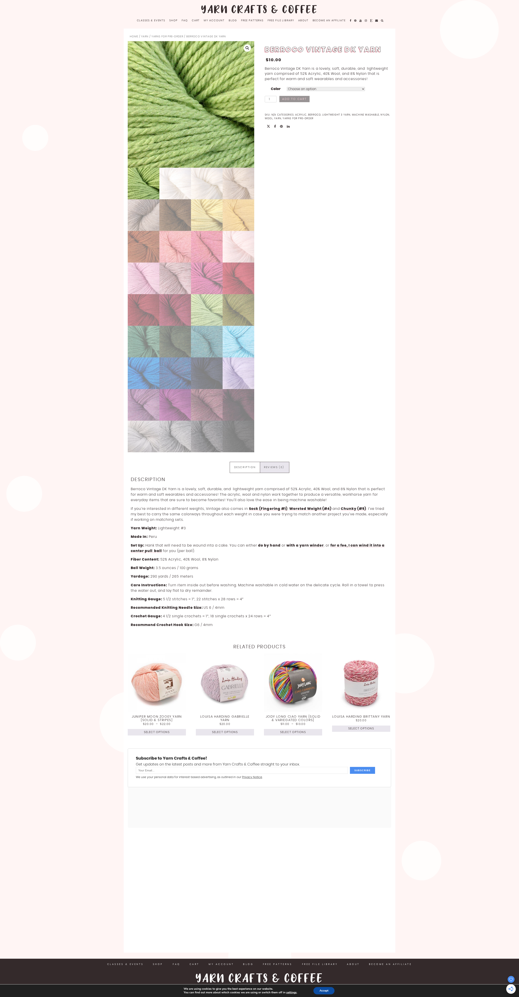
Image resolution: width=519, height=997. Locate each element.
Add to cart (294, 99)
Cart (196, 20)
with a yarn (297, 545)
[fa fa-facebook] (351, 21)
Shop (173, 20)
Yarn (144, 36)
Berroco (314, 115)
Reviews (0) (274, 467)
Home (134, 36)
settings (291, 992)
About (303, 20)
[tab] (245, 467)
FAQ (185, 20)
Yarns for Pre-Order (167, 36)
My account (214, 20)
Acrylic (301, 115)
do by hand (269, 545)
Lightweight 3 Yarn (336, 115)
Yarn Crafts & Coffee (259, 10)
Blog (233, 20)
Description (245, 467)
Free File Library (281, 20)
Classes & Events (151, 20)
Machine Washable (365, 115)
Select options (157, 732)
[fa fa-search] (382, 21)
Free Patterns (252, 20)
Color (276, 89)
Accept (324, 991)
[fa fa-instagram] (366, 21)
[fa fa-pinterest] (355, 21)
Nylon (385, 115)
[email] (376, 21)
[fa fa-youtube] (360, 21)
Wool (269, 118)
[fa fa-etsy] (371, 21)
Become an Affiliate (329, 20)
